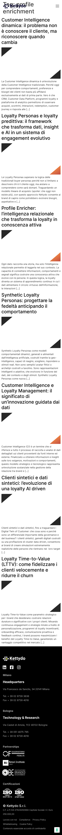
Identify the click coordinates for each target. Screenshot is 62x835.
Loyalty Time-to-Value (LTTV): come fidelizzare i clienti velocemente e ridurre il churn (29, 567)
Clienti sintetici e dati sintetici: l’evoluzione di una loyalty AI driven (26, 483)
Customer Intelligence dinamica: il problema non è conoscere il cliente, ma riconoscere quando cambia (29, 31)
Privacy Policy (39, 819)
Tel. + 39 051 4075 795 (16, 731)
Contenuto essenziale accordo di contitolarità (24, 828)
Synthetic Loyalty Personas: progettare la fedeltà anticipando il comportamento (26, 303)
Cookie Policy (26, 824)
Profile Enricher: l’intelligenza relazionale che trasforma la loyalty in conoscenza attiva (29, 216)
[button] (57, 6)
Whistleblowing (10, 824)
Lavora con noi (10, 819)
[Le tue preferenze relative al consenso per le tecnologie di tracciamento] (57, 830)
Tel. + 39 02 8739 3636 (16, 696)
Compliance (24, 819)
